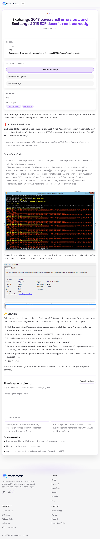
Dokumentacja (57, 511)
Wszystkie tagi (14, 83)
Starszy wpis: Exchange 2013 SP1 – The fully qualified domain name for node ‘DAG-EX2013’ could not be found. (73, 427)
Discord (54, 519)
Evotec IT (55, 484)
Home (11, 46)
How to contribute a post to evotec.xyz (23, 446)
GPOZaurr (6, 515)
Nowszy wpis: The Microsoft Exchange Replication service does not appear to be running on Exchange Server (24, 427)
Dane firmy (55, 488)
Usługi (54, 492)
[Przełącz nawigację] (23, 3)
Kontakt (54, 496)
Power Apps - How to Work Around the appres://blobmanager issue (35, 441)
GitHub (54, 515)
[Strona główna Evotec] (10, 3)
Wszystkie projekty (87, 381)
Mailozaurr (6, 523)
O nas (53, 480)
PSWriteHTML (7, 511)
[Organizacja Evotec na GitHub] (4, 492)
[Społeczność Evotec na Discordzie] (9, 492)
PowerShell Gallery (58, 523)
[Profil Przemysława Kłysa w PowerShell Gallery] (14, 492)
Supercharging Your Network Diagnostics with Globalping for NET (35, 451)
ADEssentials (7, 519)
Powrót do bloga (50, 69)
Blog (10, 49)
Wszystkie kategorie (17, 76)
